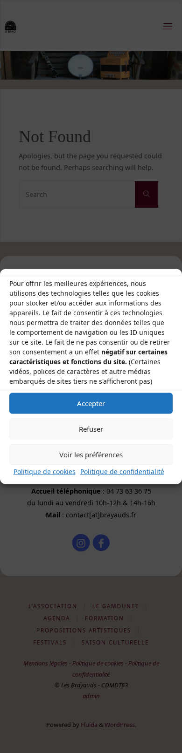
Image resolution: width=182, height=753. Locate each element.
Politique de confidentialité (122, 471)
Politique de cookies (45, 471)
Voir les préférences (91, 454)
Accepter (91, 403)
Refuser (91, 429)
